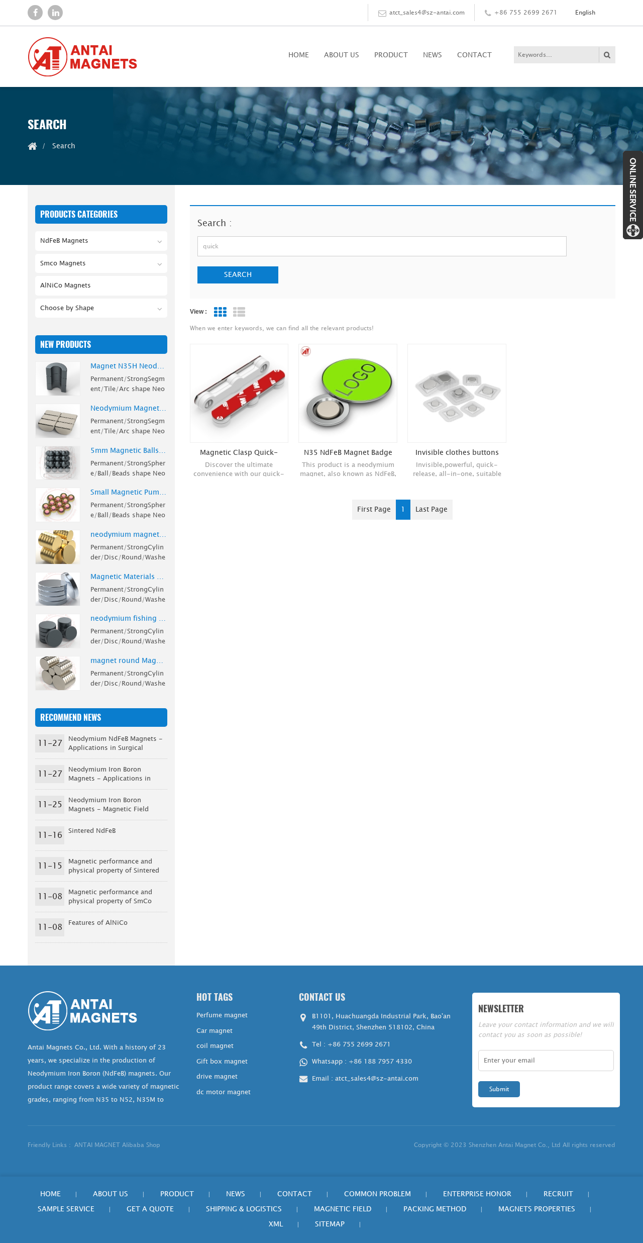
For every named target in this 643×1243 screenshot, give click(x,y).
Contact (474, 55)
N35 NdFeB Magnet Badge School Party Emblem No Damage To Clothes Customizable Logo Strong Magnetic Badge (348, 453)
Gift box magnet (222, 1062)
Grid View (220, 312)
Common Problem (377, 1194)
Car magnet (214, 1031)
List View (239, 312)
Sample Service (66, 1209)
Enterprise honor (477, 1194)
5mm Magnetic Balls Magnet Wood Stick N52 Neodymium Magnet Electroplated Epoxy (128, 451)
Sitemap (330, 1224)
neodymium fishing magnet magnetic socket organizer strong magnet (128, 619)
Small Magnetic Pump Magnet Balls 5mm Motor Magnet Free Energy (128, 493)
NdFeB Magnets (64, 241)
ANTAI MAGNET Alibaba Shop (117, 1145)
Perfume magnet (222, 1015)
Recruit (558, 1194)
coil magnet (215, 1046)
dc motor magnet (223, 1092)
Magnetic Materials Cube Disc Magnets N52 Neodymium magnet (128, 577)
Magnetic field (342, 1209)
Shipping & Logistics (244, 1209)
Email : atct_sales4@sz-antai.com (365, 1079)
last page (431, 509)
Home (298, 55)
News (432, 55)
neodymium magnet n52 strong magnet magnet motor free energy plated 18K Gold (128, 535)
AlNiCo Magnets (65, 285)
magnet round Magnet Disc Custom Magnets (128, 661)
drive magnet (217, 1077)
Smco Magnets (63, 263)
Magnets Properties (536, 1209)
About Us (341, 55)
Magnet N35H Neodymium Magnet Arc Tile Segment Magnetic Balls (128, 366)
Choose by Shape (67, 308)
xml (276, 1224)
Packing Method (434, 1209)
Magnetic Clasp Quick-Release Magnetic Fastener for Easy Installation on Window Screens (238, 453)
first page (374, 509)
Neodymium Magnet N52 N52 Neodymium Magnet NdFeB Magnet (128, 409)
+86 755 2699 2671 (526, 12)
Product (391, 55)
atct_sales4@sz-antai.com (427, 12)
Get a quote (150, 1209)
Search (238, 274)
